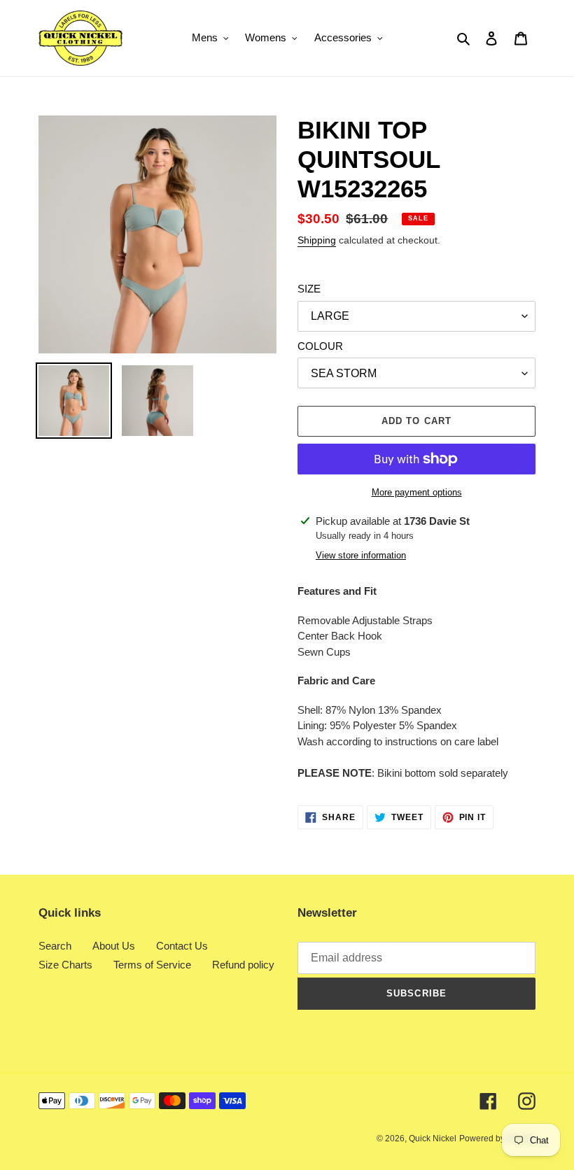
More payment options (417, 492)
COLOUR (320, 346)
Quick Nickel (432, 1138)
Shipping (317, 240)
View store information (361, 555)
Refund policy (243, 965)
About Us (113, 946)
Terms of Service (152, 965)
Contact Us (182, 946)
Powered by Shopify (497, 1138)
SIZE (309, 289)
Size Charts (65, 965)
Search (54, 946)
